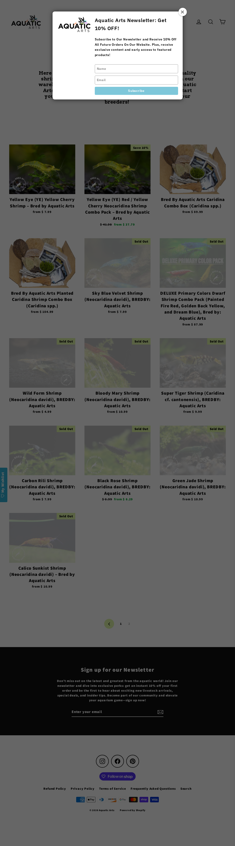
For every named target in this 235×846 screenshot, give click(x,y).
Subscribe (136, 91)
